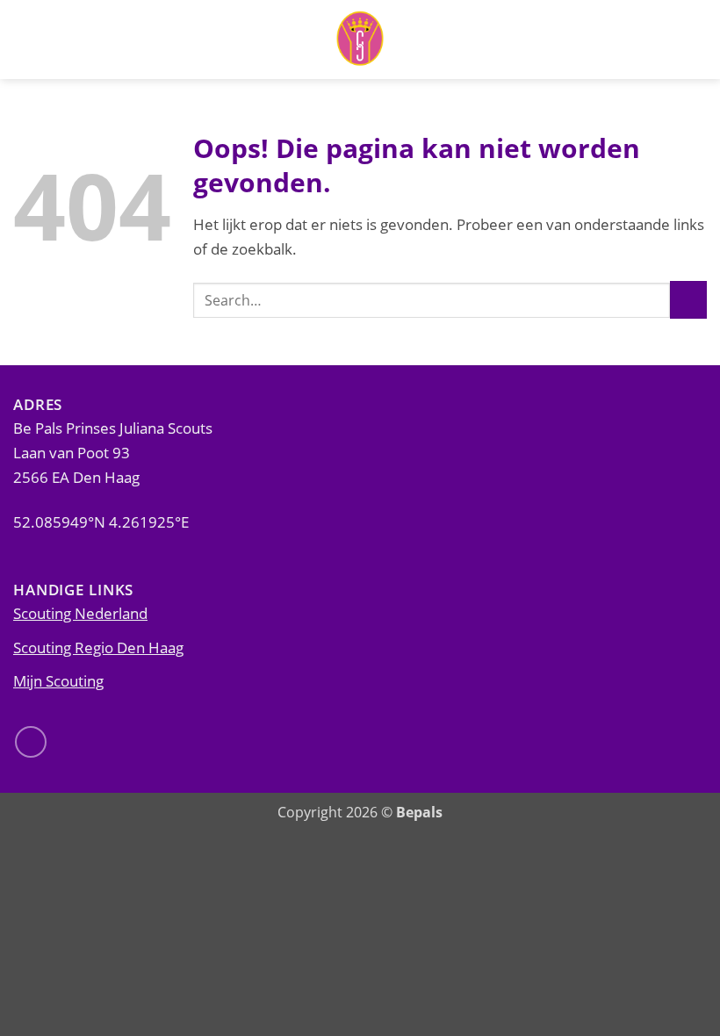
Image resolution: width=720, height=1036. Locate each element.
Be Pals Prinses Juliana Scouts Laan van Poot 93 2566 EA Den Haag (112, 452)
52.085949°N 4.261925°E (101, 521)
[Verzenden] (688, 300)
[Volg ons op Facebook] (31, 742)
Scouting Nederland (80, 612)
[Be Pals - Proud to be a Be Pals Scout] (360, 39)
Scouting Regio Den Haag (98, 647)
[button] (696, 39)
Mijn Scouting (58, 680)
